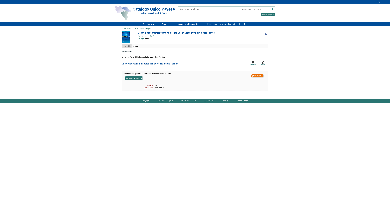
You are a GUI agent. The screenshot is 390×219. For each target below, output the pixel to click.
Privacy (225, 101)
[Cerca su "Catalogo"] (209, 9)
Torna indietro (126, 29)
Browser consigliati (165, 101)
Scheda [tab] (135, 46)
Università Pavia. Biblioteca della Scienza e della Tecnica (150, 63)
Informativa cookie (188, 101)
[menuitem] (148, 24)
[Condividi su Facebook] (266, 34)
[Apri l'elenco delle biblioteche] (267, 9)
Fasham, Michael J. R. (146, 36)
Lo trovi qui (258, 76)
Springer (141, 39)
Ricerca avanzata (268, 15)
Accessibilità (209, 101)
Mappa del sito (242, 101)
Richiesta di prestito (134, 78)
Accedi (375, 2)
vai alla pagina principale (143, 29)
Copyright (146, 101)
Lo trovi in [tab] (127, 46)
